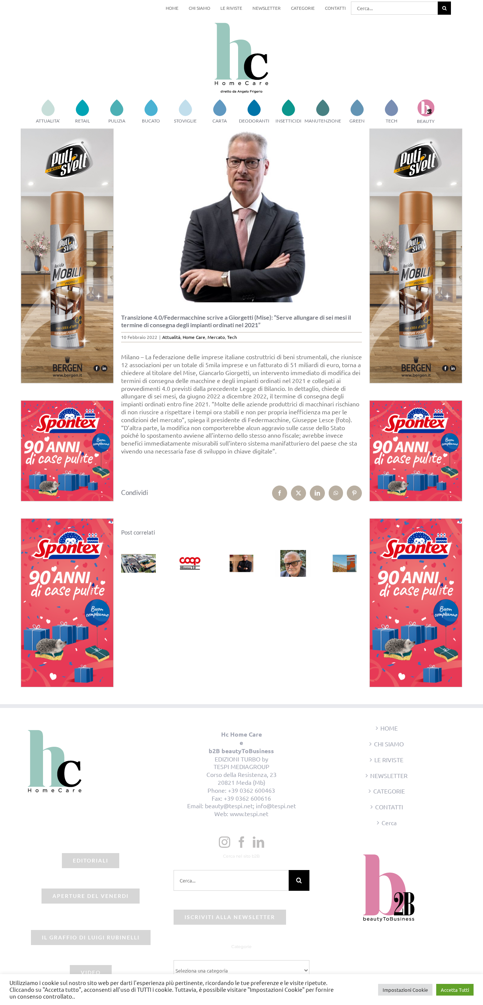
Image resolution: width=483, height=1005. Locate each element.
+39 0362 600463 (251, 790)
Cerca (389, 822)
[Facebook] (241, 842)
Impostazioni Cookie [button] (405, 990)
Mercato (216, 337)
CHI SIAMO (389, 744)
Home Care (194, 337)
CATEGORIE (389, 791)
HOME (389, 728)
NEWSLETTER (389, 775)
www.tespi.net (249, 813)
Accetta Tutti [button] (455, 990)
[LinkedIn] (258, 842)
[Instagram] (224, 842)
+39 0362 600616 (247, 798)
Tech (232, 337)
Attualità (171, 337)
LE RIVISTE (388, 759)
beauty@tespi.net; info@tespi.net (250, 805)
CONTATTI (389, 806)
